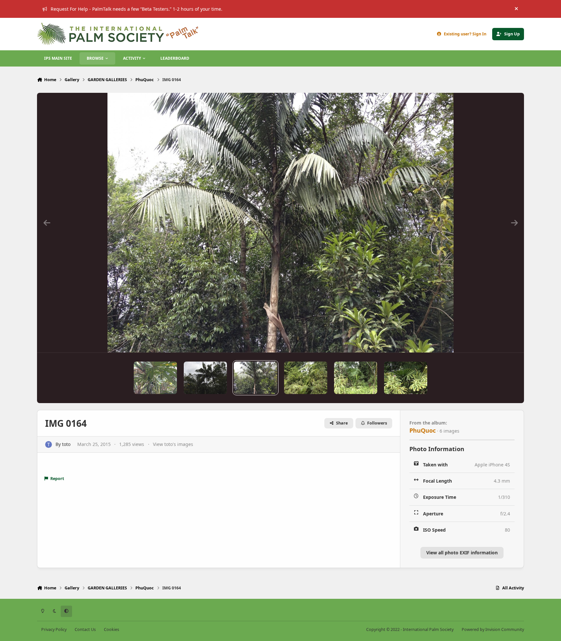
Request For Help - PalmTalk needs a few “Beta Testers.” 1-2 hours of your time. (136, 9)
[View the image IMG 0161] (355, 378)
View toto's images (173, 444)
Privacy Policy (54, 629)
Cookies (111, 629)
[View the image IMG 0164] (255, 378)
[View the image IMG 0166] (155, 378)
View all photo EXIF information (462, 552)
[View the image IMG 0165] (205, 378)
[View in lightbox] (280, 222)
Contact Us (85, 629)
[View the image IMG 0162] (405, 378)
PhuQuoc (422, 430)
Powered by (493, 629)
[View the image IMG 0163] (305, 378)
